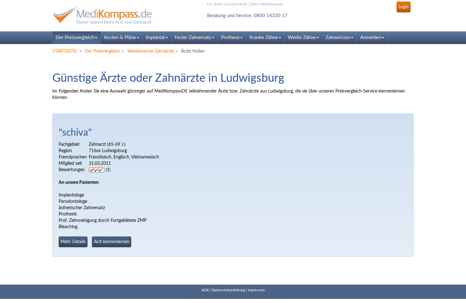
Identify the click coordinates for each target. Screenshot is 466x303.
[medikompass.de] (109, 15)
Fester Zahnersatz (193, 37)
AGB (205, 290)
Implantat (155, 37)
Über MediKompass (266, 4)
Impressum (256, 290)
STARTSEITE (64, 51)
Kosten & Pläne (120, 37)
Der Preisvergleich (75, 37)
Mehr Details (73, 242)
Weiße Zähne (302, 37)
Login (403, 7)
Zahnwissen (338, 37)
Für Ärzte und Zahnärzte (227, 4)
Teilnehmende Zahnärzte (150, 51)
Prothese (230, 37)
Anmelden (370, 37)
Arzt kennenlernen (111, 242)
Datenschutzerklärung (228, 290)
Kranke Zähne (263, 37)
